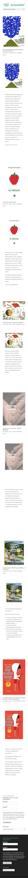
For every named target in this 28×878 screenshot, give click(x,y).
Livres (4, 55)
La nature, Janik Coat (9, 202)
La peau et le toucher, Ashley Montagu (12, 429)
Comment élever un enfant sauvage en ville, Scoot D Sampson (14, 698)
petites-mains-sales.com (11, 145)
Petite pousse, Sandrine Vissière (13, 322)
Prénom (5, 802)
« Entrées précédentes (8, 795)
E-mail (5, 807)
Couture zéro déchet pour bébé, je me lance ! (14, 568)
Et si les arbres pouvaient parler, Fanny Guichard (13, 50)
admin (6, 52)
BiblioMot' (19, 52)
